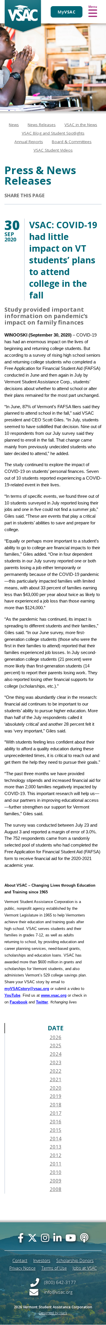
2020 (56, 1088)
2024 (56, 1054)
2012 (56, 1155)
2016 (56, 1121)
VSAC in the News (80, 124)
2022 (56, 1071)
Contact (19, 1260)
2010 (56, 1172)
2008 (56, 1189)
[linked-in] (57, 1237)
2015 (56, 1130)
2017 (56, 1113)
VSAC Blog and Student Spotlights (53, 133)
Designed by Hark (53, 1312)
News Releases (42, 124)
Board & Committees (72, 141)
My (66, 12)
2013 (56, 1147)
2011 (56, 1164)
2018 (56, 1104)
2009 (56, 1181)
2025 (56, 1045)
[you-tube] (70, 1237)
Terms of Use (54, 1268)
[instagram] (45, 1237)
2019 (56, 1096)
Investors (41, 1260)
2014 (56, 1138)
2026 (56, 1037)
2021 (56, 1079)
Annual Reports (28, 141)
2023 (56, 1062)
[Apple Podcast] (84, 1237)
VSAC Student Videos (53, 150)
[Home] (22, 16)
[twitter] (32, 1237)
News (14, 124)
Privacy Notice (22, 1268)
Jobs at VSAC (85, 1268)
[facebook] (21, 1237)
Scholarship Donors (75, 1260)
